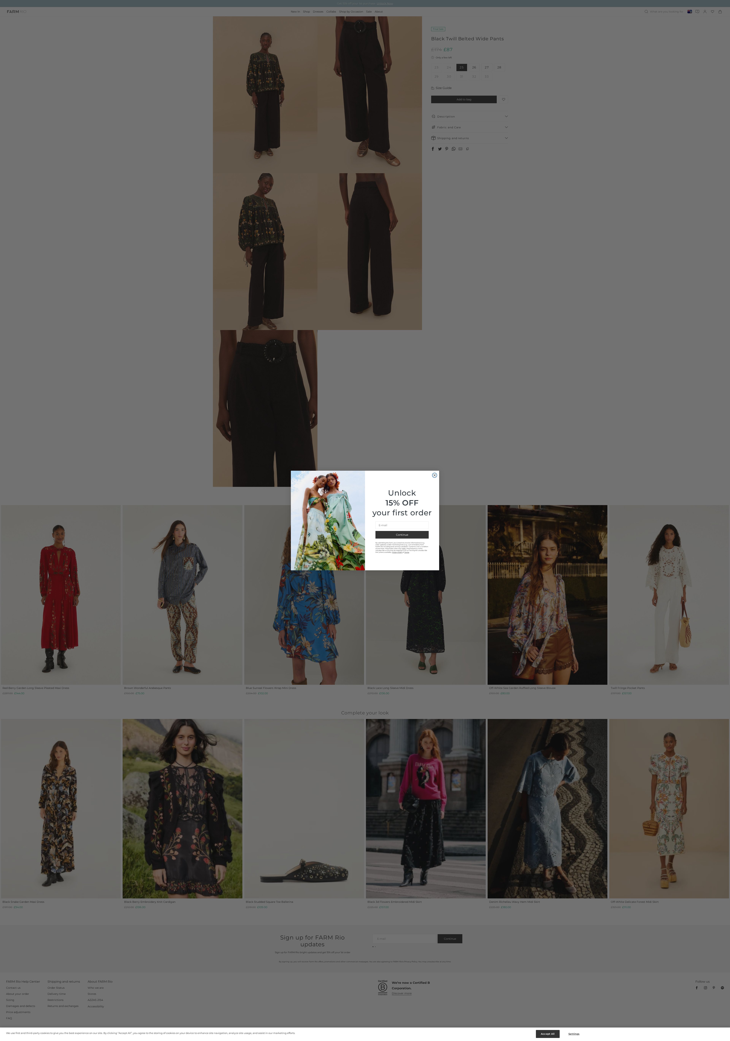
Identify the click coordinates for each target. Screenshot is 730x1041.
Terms (406, 552)
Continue (402, 534)
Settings (573, 1033)
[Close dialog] (434, 475)
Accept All (548, 1033)
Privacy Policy (397, 552)
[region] (365, 1034)
